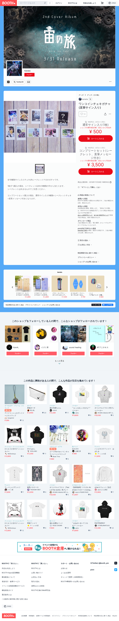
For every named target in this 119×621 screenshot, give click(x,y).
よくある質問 (66, 573)
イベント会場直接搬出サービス (13, 586)
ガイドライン (56, 615)
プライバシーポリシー (86, 257)
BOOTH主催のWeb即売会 (40, 590)
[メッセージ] (28, 82)
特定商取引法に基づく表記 (87, 253)
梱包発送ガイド (7, 590)
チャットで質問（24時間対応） (72, 577)
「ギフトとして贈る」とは (90, 187)
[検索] (45, 3)
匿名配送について (8, 577)
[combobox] (32, 3)
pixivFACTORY (82, 230)
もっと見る (59, 361)
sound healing (75, 347)
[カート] (90, 99)
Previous (12, 287)
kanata (59, 272)
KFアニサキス (102, 347)
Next (107, 287)
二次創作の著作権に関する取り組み (15, 599)
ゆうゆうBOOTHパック (101, 215)
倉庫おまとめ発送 (37, 586)
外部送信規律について (85, 615)
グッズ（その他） (93, 95)
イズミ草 (45, 347)
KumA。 (16, 347)
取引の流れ (84, 240)
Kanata (27, 71)
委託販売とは (7, 595)
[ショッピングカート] (102, 3)
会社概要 (24, 615)
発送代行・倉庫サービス (11, 581)
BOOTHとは (72, 3)
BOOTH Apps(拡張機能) (11, 573)
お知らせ (64, 568)
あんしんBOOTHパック (85, 215)
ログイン (59, 3)
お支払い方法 (85, 245)
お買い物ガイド (37, 573)
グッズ (81, 95)
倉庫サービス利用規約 (43, 615)
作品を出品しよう (89, 3)
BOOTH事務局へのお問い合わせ (73, 581)
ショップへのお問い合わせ (87, 262)
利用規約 (31, 615)
